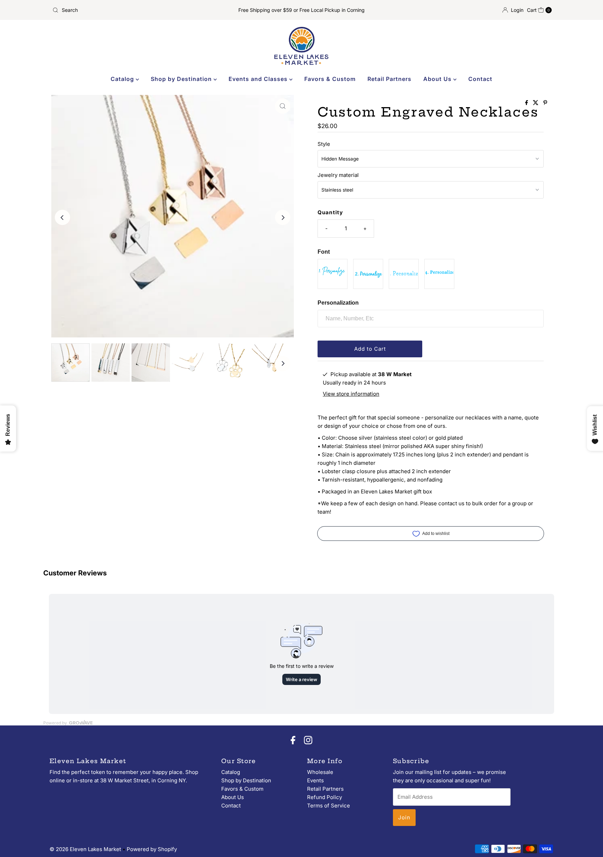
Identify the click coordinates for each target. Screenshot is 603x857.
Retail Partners (389, 78)
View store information (351, 393)
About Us (438, 78)
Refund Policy (324, 797)
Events (315, 780)
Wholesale (320, 772)
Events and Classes (259, 78)
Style (324, 144)
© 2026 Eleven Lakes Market (85, 849)
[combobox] (132, 10)
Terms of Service (328, 805)
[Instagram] (308, 741)
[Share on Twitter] (536, 102)
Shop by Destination (182, 78)
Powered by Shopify (152, 849)
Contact (480, 78)
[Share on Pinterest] (545, 102)
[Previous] (62, 217)
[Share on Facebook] (527, 102)
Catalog (123, 78)
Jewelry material (338, 175)
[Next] (282, 217)
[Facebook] (293, 741)
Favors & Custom (330, 78)
